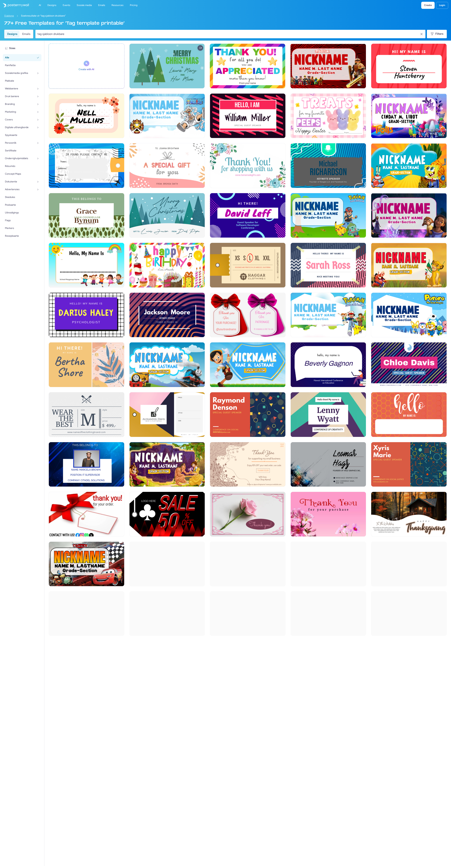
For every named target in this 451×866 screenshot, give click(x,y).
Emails (26, 34)
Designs (12, 34)
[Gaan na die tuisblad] (14, 5)
